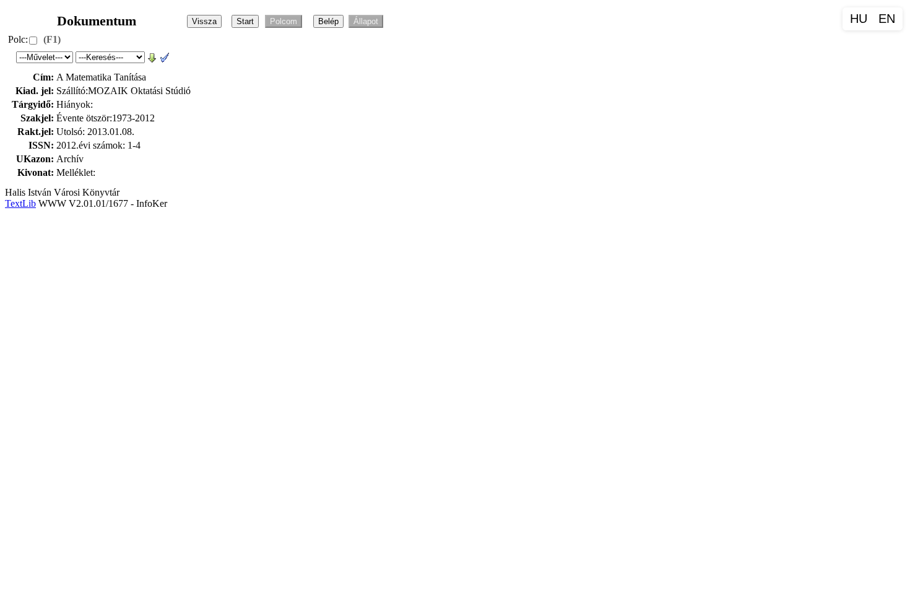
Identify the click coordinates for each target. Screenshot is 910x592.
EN (886, 18)
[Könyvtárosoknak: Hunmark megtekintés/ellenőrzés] (165, 56)
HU (858, 18)
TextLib (20, 203)
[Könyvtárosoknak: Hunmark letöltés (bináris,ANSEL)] (152, 56)
